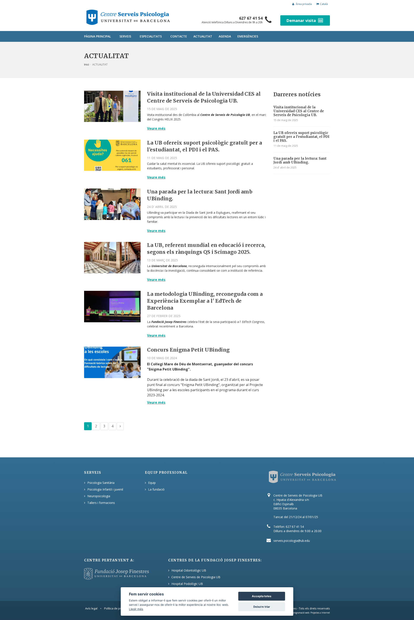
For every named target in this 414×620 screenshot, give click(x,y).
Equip (152, 483)
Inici (86, 64)
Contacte (178, 36)
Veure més (156, 128)
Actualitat (202, 36)
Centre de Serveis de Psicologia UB (195, 577)
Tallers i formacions (101, 503)
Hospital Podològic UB (187, 584)
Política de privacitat (117, 608)
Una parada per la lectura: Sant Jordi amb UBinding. (299, 160)
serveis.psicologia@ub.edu (291, 541)
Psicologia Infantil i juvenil (105, 489)
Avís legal (91, 608)
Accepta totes (261, 596)
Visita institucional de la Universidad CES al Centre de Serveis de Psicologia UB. (298, 111)
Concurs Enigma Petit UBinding (188, 350)
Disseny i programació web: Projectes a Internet (306, 612)
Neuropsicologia (98, 496)
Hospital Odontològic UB (188, 570)
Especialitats (151, 36)
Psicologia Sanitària (100, 483)
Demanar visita (301, 20)
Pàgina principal (97, 36)
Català (324, 4)
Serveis (125, 36)
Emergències (247, 36)
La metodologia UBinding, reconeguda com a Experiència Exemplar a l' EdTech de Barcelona (205, 301)
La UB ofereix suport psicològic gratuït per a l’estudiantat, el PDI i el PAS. (301, 137)
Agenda (225, 36)
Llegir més (136, 609)
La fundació (156, 489)
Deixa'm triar (261, 606)
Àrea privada (303, 4)
